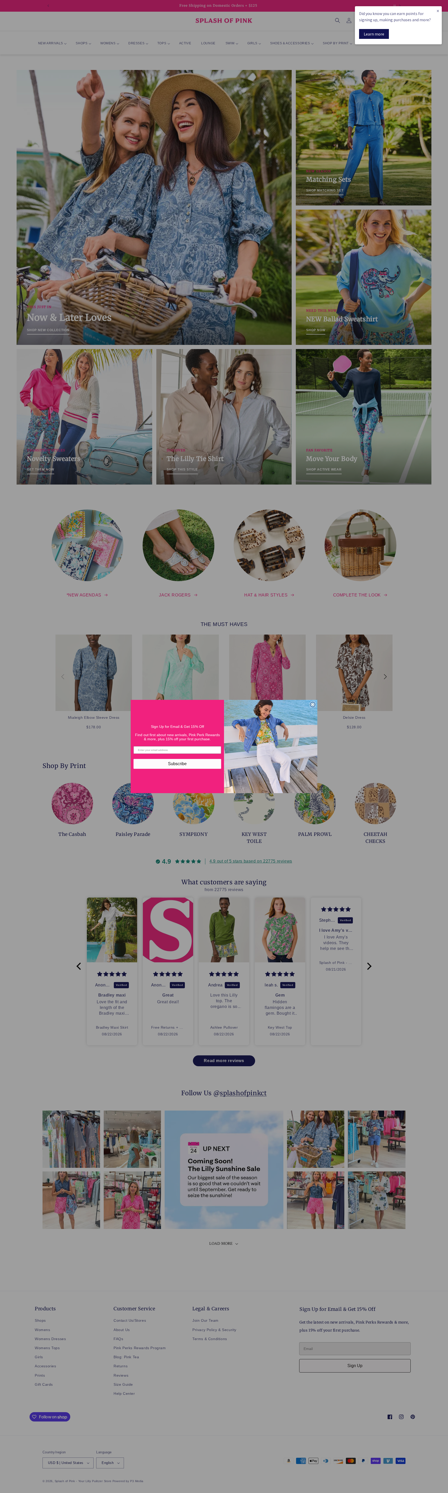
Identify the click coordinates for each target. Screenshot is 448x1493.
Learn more (374, 34)
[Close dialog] (312, 704)
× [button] (438, 11)
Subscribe (177, 764)
